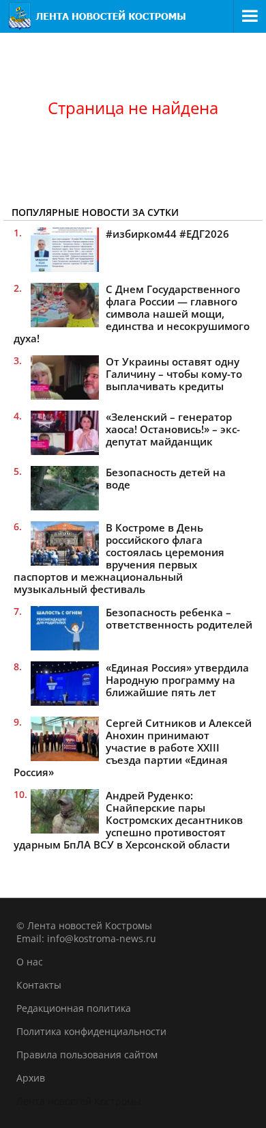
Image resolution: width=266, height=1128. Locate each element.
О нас (29, 961)
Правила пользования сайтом (87, 1054)
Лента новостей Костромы (78, 1101)
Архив (30, 1077)
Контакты (38, 984)
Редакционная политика (73, 1008)
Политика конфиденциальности (91, 1031)
